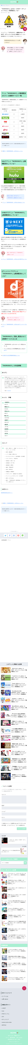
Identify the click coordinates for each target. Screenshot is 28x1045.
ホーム (7, 1037)
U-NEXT (4, 1008)
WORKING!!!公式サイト (7, 492)
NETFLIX (4, 1025)
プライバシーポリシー (14, 1041)
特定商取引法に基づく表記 (14, 1039)
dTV (3, 1016)
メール (4, 811)
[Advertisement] (14, 73)
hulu (3, 1011)
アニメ (9, 540)
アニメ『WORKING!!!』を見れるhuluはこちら (14, 202)
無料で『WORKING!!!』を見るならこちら (13, 151)
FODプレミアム (5, 1013)
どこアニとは (5, 996)
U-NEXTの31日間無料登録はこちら (11, 355)
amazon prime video (7, 1022)
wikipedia (9, 390)
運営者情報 (12, 1037)
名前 (3, 805)
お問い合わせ (5, 999)
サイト (3, 817)
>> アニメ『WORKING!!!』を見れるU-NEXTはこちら (14, 259)
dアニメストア (5, 1019)
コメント (4, 794)
